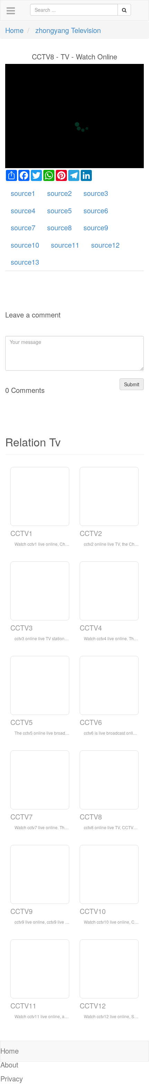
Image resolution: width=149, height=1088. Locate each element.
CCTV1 (21, 533)
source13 (25, 262)
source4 (23, 210)
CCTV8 (91, 816)
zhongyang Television (68, 30)
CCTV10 (93, 911)
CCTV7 (21, 816)
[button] (10, 10)
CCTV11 (23, 1005)
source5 (59, 210)
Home (14, 30)
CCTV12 (93, 1005)
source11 (65, 245)
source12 (105, 245)
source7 (23, 227)
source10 (25, 245)
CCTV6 (91, 722)
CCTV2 (91, 533)
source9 (96, 227)
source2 (59, 193)
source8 (59, 227)
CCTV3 (21, 628)
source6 (96, 210)
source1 (23, 193)
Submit (131, 384)
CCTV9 (21, 911)
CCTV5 (21, 722)
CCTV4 (91, 628)
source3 (96, 193)
